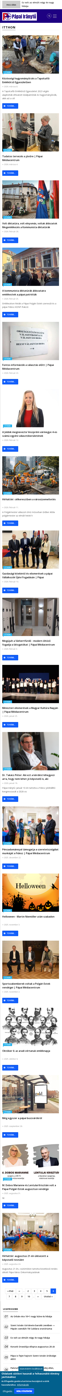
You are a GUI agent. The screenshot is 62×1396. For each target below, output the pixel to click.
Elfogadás (7, 1391)
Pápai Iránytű (24, 16)
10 (30, 1296)
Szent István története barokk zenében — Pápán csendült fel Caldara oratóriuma (33, 1327)
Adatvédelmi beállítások (31, 1368)
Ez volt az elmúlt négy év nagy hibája (30, 1337)
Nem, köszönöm (24, 1391)
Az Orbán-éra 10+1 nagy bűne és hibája (31, 1316)
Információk (23, 1384)
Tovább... (11, 106)
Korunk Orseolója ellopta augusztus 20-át (33, 1346)
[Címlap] (7, 16)
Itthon (8, 72)
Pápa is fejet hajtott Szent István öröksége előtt (33, 1357)
